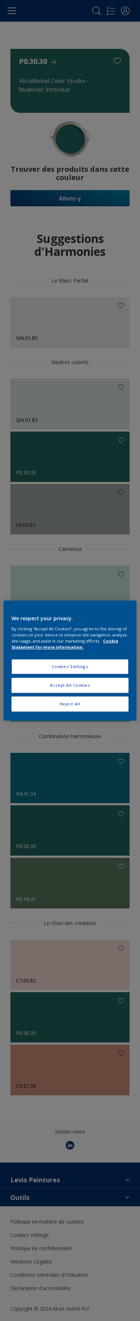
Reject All (70, 703)
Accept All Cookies (70, 685)
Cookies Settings (70, 666)
